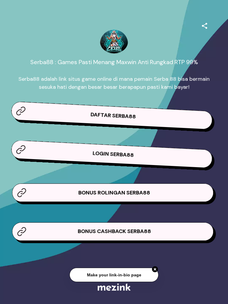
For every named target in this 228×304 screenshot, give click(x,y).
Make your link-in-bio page (114, 275)
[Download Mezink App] (114, 287)
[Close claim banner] (155, 270)
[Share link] (204, 25)
